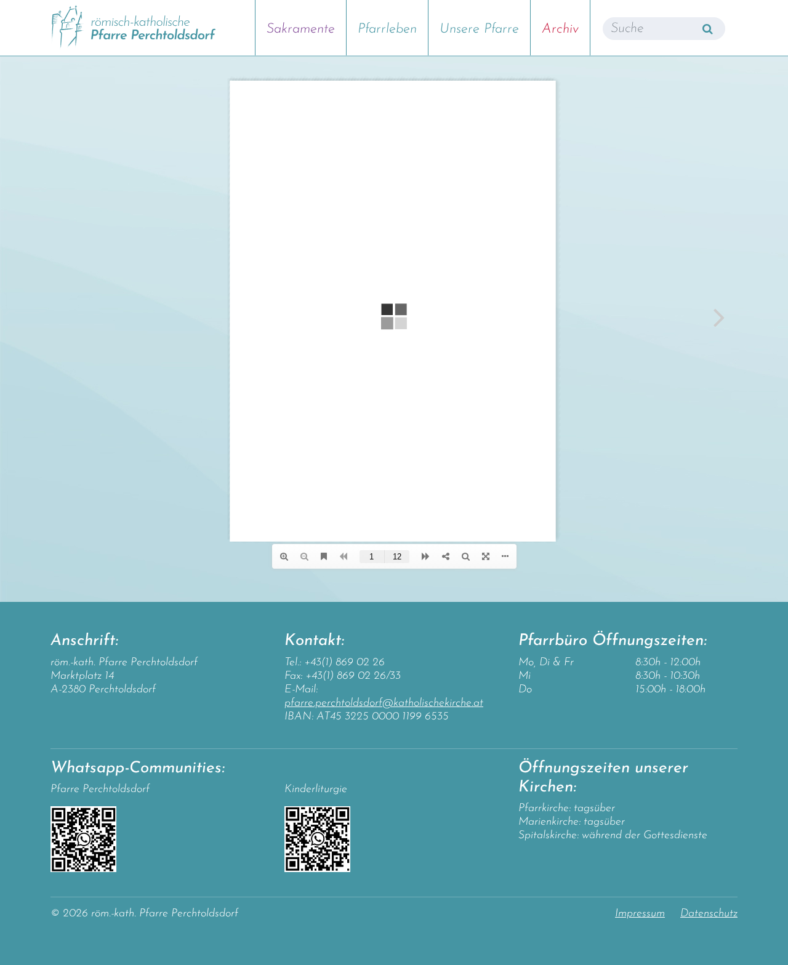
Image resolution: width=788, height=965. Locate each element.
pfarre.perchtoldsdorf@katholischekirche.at (383, 703)
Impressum (640, 913)
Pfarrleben (387, 29)
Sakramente (301, 29)
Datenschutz (709, 913)
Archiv (560, 29)
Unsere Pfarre (479, 29)
